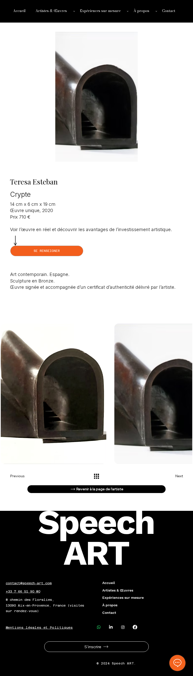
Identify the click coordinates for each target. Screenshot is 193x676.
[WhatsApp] (98, 627)
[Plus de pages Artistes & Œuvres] (74, 11)
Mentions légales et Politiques (39, 627)
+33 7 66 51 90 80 (23, 591)
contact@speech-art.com (29, 583)
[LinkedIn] (111, 627)
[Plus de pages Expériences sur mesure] (127, 11)
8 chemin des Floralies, (30, 600)
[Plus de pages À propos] (156, 11)
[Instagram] (123, 627)
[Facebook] (135, 627)
